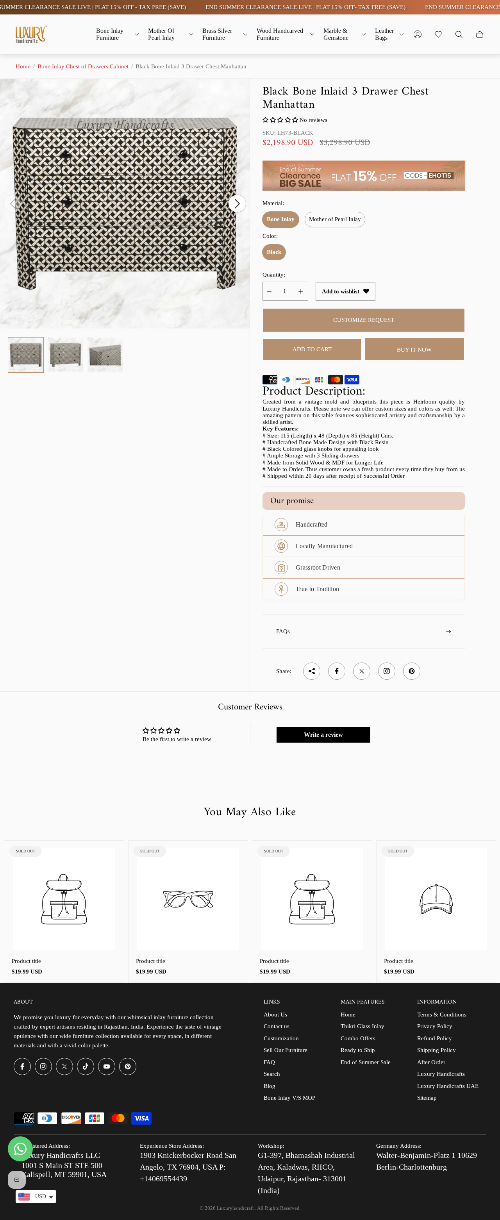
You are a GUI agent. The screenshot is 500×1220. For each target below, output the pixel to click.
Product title (26, 961)
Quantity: (273, 275)
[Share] (311, 671)
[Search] (459, 34)
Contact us (276, 1026)
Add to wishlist (340, 291)
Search (272, 1074)
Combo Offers (358, 1038)
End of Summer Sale (366, 1062)
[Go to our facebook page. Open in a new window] (22, 1066)
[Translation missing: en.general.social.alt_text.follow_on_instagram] (386, 671)
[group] (26, 355)
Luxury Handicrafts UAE (448, 1086)
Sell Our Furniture (285, 1050)
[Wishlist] (438, 34)
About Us (275, 1014)
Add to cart (312, 349)
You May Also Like (250, 812)
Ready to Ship (358, 1050)
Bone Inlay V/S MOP (289, 1098)
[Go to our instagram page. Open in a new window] (43, 1066)
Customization (281, 1038)
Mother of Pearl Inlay (335, 219)
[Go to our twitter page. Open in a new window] (64, 1066)
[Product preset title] (64, 899)
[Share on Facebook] (336, 671)
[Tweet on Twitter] (361, 671)
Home (23, 66)
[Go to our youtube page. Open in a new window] (106, 1066)
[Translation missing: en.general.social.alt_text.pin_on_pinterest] (411, 671)
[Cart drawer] (479, 34)
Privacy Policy (434, 1026)
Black (274, 252)
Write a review (323, 734)
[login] (417, 34)
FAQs (283, 631)
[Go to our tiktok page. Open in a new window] (85, 1066)
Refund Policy (434, 1038)
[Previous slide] (12, 203)
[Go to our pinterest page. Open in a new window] (127, 1066)
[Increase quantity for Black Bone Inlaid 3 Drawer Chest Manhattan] (300, 291)
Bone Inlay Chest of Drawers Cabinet (83, 66)
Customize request (363, 320)
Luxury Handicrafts (441, 1074)
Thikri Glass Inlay (362, 1026)
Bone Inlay (281, 219)
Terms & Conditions (441, 1014)
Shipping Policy (436, 1050)
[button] (280, 120)
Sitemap (427, 1098)
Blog (269, 1086)
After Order (431, 1062)
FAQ (269, 1062)
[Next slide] (237, 203)
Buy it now (414, 350)
